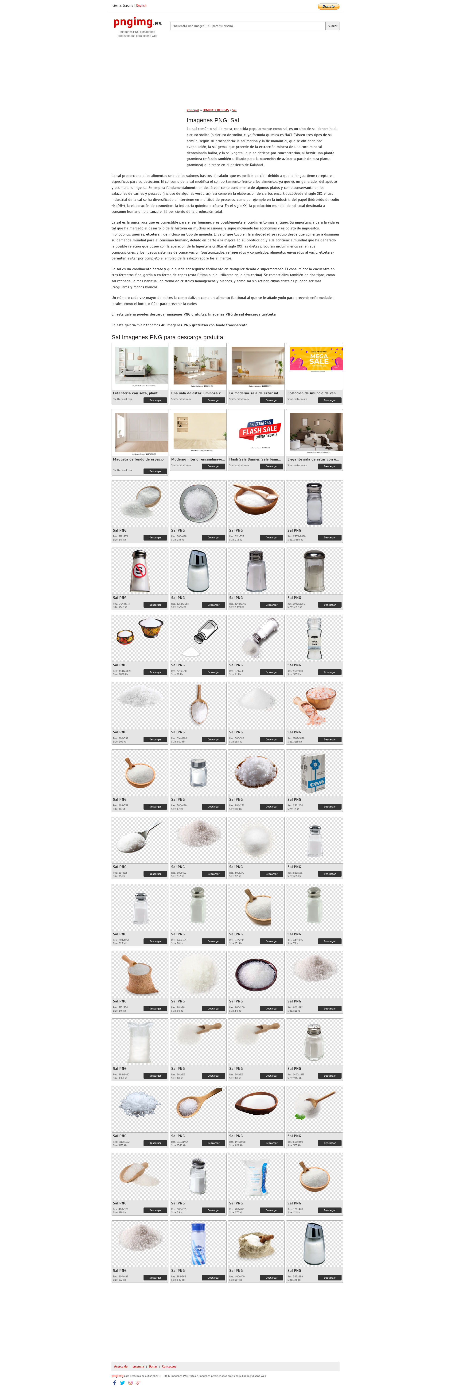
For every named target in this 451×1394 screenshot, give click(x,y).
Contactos (169, 1366)
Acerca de (121, 1366)
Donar (153, 1366)
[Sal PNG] (140, 501)
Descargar (155, 400)
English (141, 6)
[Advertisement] (225, 71)
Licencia (138, 1366)
